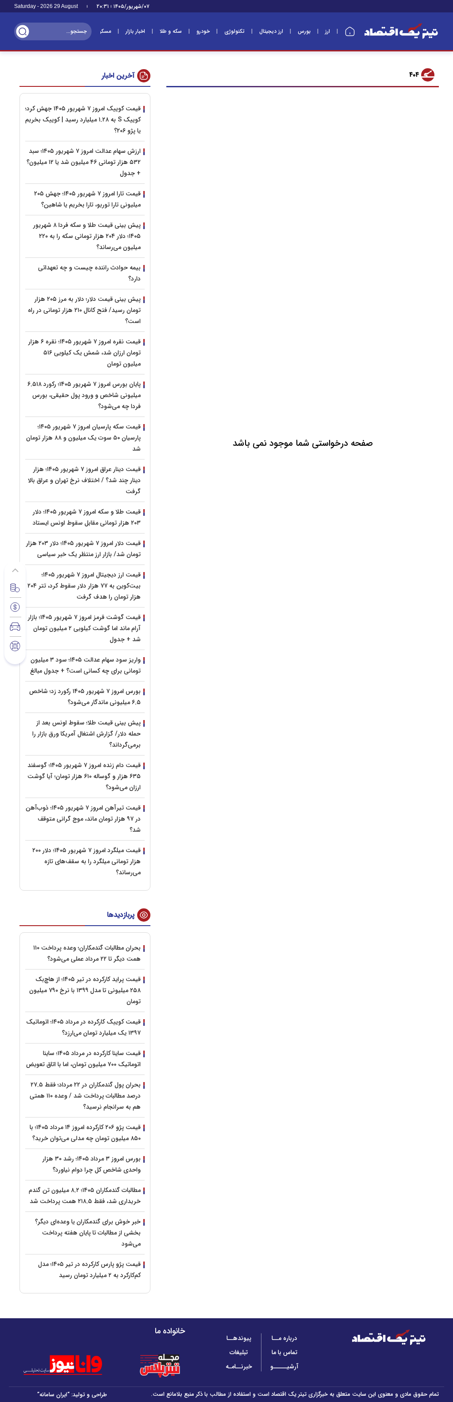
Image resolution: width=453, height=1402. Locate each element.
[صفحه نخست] (350, 31)
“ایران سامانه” (53, 1394)
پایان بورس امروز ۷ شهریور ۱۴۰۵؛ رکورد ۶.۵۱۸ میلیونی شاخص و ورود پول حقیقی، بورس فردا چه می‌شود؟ (84, 395)
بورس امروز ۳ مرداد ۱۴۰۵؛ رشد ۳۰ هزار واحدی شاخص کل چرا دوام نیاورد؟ (91, 1164)
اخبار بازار (135, 31)
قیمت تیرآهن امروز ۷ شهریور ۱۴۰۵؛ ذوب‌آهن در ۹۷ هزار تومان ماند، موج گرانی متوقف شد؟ (83, 819)
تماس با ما (284, 1352)
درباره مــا (284, 1338)
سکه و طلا (171, 31)
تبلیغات (239, 1352)
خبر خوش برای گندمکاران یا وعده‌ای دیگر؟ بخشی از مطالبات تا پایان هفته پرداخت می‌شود (88, 1233)
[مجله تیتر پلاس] (160, 1365)
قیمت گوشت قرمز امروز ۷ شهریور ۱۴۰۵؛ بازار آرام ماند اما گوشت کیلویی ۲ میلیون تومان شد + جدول (84, 628)
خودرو (203, 31)
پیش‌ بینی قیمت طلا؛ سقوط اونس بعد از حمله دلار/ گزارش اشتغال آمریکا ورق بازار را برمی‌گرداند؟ (86, 734)
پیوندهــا (238, 1338)
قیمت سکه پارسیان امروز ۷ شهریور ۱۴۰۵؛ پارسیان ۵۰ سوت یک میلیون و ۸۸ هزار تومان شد (83, 438)
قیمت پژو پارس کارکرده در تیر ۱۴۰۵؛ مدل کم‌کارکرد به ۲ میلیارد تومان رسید (89, 1269)
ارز (327, 31)
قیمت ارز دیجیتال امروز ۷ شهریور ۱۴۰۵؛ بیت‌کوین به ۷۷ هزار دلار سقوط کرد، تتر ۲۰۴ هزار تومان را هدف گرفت (84, 586)
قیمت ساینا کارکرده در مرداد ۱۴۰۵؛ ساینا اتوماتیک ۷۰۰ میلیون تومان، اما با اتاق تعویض (83, 1058)
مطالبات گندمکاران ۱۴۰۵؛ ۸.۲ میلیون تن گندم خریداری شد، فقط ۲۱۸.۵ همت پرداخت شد (85, 1195)
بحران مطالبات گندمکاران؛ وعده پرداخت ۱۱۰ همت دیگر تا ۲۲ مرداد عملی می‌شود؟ (87, 953)
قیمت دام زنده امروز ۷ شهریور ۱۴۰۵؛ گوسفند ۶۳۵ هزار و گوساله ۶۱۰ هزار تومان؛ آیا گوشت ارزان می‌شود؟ (84, 776)
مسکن (104, 31)
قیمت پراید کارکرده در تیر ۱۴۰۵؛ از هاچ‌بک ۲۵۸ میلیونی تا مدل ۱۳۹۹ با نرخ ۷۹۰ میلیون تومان (85, 990)
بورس (304, 31)
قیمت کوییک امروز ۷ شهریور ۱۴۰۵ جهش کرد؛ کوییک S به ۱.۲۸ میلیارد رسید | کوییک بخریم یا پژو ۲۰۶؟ (83, 120)
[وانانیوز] (74, 1365)
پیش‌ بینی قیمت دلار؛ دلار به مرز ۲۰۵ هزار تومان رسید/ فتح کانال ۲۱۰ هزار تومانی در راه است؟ (84, 310)
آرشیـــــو (284, 1366)
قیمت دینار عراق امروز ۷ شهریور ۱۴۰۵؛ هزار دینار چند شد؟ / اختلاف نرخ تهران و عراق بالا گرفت (84, 480)
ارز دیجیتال (271, 31)
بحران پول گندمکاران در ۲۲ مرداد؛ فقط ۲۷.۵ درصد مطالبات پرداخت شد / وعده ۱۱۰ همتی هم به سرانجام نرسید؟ (85, 1096)
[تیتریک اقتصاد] (401, 31)
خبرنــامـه (239, 1366)
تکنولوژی (234, 31)
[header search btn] (22, 31)
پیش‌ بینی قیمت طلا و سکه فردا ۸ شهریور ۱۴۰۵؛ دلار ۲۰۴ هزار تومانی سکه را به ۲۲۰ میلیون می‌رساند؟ (87, 236)
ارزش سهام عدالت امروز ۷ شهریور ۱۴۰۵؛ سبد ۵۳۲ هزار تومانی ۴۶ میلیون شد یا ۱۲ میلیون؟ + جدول (84, 162)
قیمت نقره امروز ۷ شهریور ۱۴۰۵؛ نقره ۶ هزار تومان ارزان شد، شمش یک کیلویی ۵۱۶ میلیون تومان (84, 353)
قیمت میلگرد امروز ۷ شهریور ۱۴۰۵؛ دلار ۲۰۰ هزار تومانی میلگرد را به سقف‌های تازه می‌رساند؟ (86, 861)
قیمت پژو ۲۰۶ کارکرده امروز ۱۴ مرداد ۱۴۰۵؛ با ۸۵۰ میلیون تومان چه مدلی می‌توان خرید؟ (85, 1132)
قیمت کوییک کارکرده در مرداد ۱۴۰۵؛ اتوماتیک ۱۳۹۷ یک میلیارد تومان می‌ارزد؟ (83, 1027)
